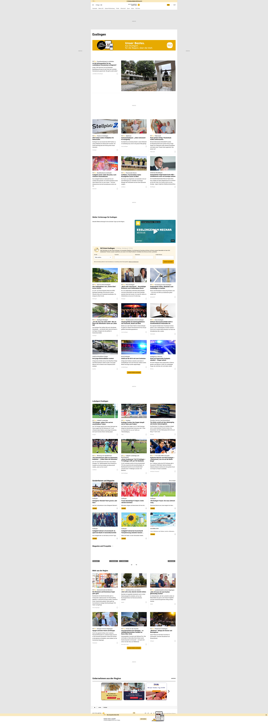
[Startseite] (95, 707)
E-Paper (98, 5)
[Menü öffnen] (93, 5)
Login (174, 4)
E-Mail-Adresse (159, 254)
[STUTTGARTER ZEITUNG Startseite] (134, 5)
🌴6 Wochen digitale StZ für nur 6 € (134, 1)
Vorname (117, 254)
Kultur (132, 8)
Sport (128, 8)
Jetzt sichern (143, 719)
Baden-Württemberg (110, 8)
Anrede (95, 254)
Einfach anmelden (168, 261)
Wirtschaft (123, 8)
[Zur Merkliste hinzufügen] (117, 74)
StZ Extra (137, 8)
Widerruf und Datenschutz (133, 261)
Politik (117, 8)
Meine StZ (101, 8)
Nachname (137, 254)
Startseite (94, 8)
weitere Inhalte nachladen (134, 372)
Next (168, 691)
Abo (168, 4)
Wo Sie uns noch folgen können (168, 713)
